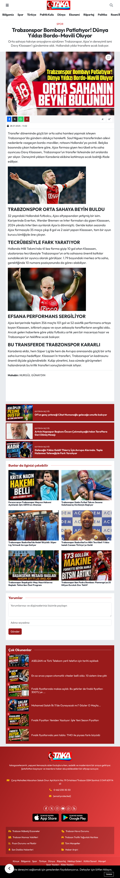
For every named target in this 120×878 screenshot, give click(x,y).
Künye (16, 861)
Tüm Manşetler (72, 843)
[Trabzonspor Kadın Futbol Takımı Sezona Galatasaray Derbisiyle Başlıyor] (86, 484)
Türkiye (31, 14)
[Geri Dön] (9, 868)
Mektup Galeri (75, 861)
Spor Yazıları (52, 864)
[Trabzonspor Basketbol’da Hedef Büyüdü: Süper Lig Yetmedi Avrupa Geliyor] (33, 525)
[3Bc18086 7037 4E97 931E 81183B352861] (47, 289)
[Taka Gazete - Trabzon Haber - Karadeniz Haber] (58, 5)
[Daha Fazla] (26, 119)
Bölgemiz (8, 14)
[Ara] (111, 5)
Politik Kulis (47, 14)
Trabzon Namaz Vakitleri (25, 837)
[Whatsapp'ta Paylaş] (21, 119)
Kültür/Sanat (90, 861)
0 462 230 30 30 (62, 789)
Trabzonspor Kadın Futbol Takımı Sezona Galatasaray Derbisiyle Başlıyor (81, 503)
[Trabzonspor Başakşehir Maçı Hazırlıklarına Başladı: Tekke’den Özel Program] (33, 565)
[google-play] (74, 818)
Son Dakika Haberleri (22, 849)
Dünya (61, 14)
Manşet (102, 861)
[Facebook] (46, 808)
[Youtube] (62, 808)
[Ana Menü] (7, 5)
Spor (20, 14)
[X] (51, 808)
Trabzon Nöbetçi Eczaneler (26, 831)
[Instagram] (57, 808)
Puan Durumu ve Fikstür (24, 843)
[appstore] (45, 818)
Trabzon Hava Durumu (77, 831)
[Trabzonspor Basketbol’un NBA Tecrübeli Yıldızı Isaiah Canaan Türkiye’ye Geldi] (86, 525)
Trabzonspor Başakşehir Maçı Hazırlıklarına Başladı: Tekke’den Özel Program (30, 583)
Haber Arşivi (71, 849)
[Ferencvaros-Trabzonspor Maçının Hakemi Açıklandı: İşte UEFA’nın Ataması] (33, 484)
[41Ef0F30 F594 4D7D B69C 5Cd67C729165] (47, 185)
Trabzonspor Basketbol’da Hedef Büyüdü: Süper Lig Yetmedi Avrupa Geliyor (32, 543)
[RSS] (74, 808)
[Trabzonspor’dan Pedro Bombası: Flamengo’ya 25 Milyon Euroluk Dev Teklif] (86, 565)
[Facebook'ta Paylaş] (9, 119)
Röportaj (88, 14)
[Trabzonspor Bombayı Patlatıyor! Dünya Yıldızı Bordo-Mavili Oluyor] (60, 83)
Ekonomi (74, 14)
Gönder (15, 631)
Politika (102, 14)
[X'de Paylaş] (15, 119)
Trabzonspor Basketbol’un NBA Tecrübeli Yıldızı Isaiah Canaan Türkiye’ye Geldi (85, 543)
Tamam (109, 874)
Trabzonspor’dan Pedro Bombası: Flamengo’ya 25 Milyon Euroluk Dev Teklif (86, 583)
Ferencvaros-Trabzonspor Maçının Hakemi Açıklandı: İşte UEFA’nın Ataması (29, 503)
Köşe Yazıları (67, 864)
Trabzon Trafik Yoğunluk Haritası (81, 837)
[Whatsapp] (68, 808)
